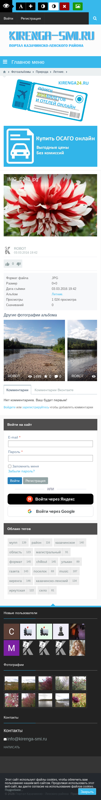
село (43, 590)
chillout (41, 562)
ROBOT (20, 248)
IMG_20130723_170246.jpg (61, 350)
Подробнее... (14, 790)
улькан (66, 562)
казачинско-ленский (52, 581)
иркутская (17, 590)
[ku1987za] (28, 631)
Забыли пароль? (21, 471)
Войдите (10, 407)
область (15, 552)
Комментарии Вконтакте (54, 390)
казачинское (65, 542)
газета (14, 571)
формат (15, 562)
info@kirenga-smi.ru (27, 738)
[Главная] (4, 72)
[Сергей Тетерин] (11, 631)
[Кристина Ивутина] (61, 648)
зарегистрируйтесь (35, 407)
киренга (15, 581)
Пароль (14, 452)
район (36, 542)
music (63, 571)
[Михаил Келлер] (11, 648)
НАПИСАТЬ (12, 747)
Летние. (57, 294)
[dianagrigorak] (77, 631)
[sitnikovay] (28, 648)
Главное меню (25, 62)
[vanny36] (77, 648)
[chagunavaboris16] (61, 631)
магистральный (48, 552)
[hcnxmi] (44, 631)
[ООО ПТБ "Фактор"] (44, 648)
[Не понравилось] (18, 264)
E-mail (13, 437)
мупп (13, 542)
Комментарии (17, 390)
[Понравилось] (7, 264)
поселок (40, 571)
